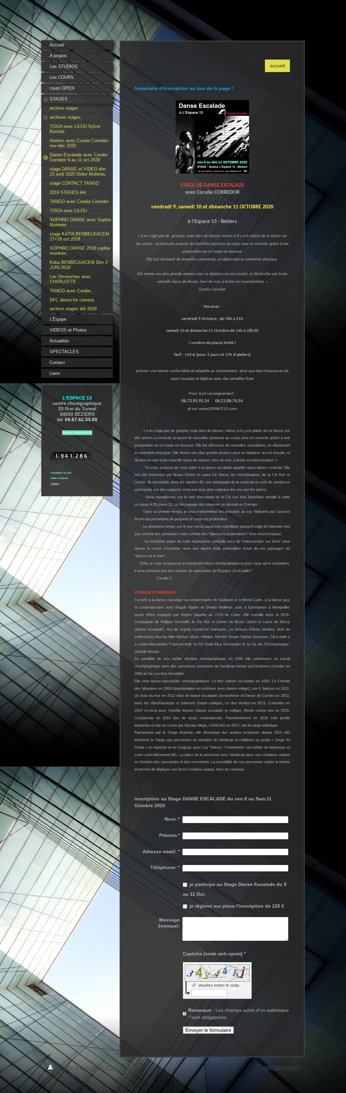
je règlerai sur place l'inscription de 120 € (237, 906)
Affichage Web (280, 1068)
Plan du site (120, 1068)
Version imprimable (78, 1068)
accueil (277, 65)
